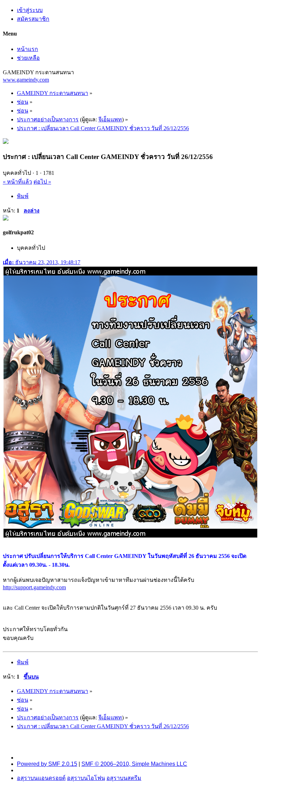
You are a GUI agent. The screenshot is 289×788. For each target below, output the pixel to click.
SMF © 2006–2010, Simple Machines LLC (134, 764)
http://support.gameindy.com (34, 587)
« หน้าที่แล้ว (17, 182)
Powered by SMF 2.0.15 (47, 764)
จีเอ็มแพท (110, 119)
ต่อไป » (42, 182)
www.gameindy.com (26, 80)
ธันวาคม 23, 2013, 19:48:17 (41, 262)
